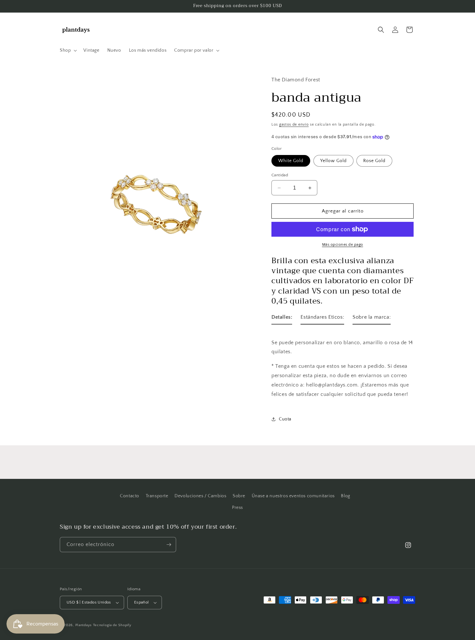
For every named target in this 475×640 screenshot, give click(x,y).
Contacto (129, 496)
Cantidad (279, 175)
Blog (345, 496)
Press (237, 507)
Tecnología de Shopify (112, 625)
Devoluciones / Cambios (200, 496)
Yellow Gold (333, 160)
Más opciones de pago (342, 245)
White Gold (290, 160)
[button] (67, 50)
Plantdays (83, 625)
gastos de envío (294, 124)
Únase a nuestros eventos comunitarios (293, 496)
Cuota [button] (285, 419)
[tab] (281, 319)
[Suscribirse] (169, 544)
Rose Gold (374, 160)
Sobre (239, 496)
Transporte (157, 496)
